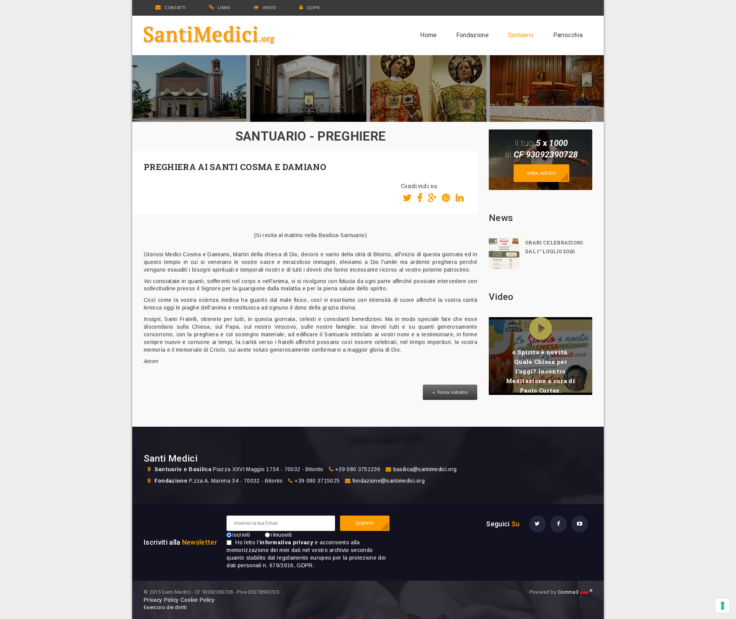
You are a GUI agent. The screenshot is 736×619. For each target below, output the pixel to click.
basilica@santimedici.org (425, 469)
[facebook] (558, 524)
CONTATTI (175, 7)
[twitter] (537, 524)
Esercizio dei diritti (165, 607)
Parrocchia (568, 35)
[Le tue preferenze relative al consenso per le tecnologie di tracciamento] (722, 605)
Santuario (521, 35)
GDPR (313, 7)
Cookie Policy (198, 600)
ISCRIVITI (365, 523)
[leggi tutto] (504, 253)
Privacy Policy (161, 600)
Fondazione (472, 35)
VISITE (269, 7)
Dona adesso (541, 173)
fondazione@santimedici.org (389, 481)
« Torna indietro (450, 392)
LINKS (224, 7)
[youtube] (579, 524)
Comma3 (575, 592)
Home (428, 35)
